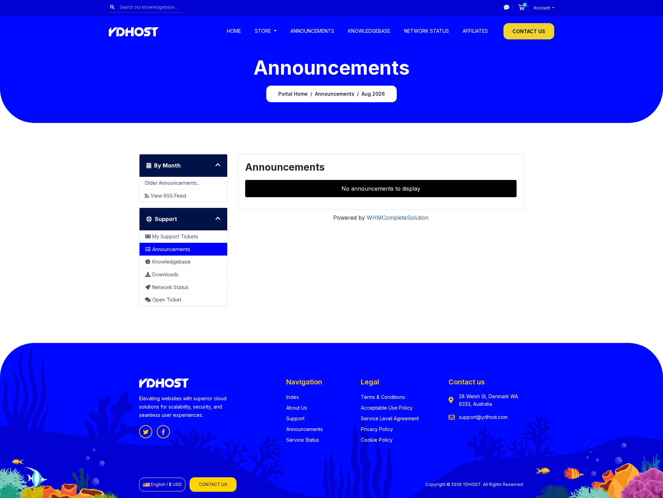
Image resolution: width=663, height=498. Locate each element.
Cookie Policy (377, 440)
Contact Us (528, 31)
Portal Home (293, 94)
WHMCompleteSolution (398, 217)
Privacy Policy (377, 429)
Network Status (426, 31)
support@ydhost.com (483, 417)
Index (292, 397)
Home (234, 31)
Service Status (302, 440)
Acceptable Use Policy (387, 408)
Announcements (312, 31)
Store (263, 31)
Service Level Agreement (390, 418)
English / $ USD (166, 484)
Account (542, 7)
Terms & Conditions (383, 397)
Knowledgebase (369, 31)
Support (295, 418)
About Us (296, 408)
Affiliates (475, 31)
